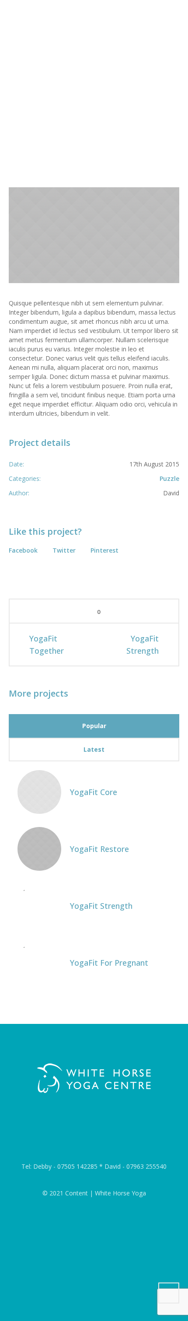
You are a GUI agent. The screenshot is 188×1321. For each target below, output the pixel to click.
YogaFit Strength (142, 644)
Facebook (23, 550)
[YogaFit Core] (39, 791)
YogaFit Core (93, 792)
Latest (94, 749)
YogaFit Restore (99, 849)
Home (57, 145)
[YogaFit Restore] (39, 848)
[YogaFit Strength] (39, 905)
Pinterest (104, 550)
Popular (94, 726)
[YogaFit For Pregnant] (39, 961)
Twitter (64, 550)
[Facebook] (96, 1133)
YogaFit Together (46, 644)
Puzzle (169, 478)
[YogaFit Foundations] (94, 235)
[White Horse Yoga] (94, 1078)
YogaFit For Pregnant (109, 962)
